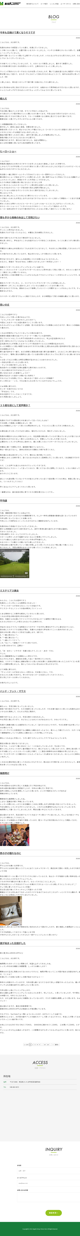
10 (45, 1045)
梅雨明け (4, 773)
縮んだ (3, 98)
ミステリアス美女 (9, 590)
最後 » (57, 1045)
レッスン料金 (54, 3)
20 (48, 1045)
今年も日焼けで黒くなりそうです (17, 32)
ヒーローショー (8, 151)
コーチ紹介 (44, 3)
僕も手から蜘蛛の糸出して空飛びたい (20, 217)
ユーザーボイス (65, 3)
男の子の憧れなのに (10, 853)
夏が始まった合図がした (13, 943)
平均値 (3, 500)
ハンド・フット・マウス (13, 691)
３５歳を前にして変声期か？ (15, 405)
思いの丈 (4, 304)
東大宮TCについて (32, 3)
